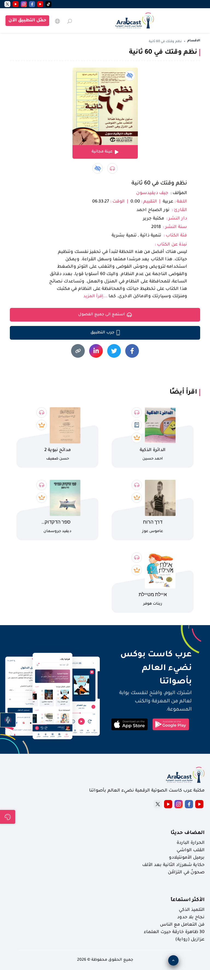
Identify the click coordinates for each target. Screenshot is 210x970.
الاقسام (193, 41)
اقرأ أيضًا (183, 392)
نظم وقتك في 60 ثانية (159, 184)
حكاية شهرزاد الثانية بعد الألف (173, 865)
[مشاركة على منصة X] (114, 351)
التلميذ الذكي (192, 910)
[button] (8, 720)
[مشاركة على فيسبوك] (132, 351)
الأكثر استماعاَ (188, 900)
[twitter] (7, 4)
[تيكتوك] (48, 4)
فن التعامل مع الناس (182, 924)
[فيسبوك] (32, 4)
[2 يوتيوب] (15, 4)
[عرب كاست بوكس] (134, 20)
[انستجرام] (24, 4)
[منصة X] (158, 804)
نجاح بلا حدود (191, 917)
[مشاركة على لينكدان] (96, 351)
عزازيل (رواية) (190, 939)
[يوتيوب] (40, 4)
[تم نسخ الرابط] (78, 351)
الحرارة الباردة (191, 843)
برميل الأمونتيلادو (187, 857)
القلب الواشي (191, 850)
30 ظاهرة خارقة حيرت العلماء (174, 932)
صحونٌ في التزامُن (186, 872)
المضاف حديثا (188, 833)
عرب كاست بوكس (150, 655)
